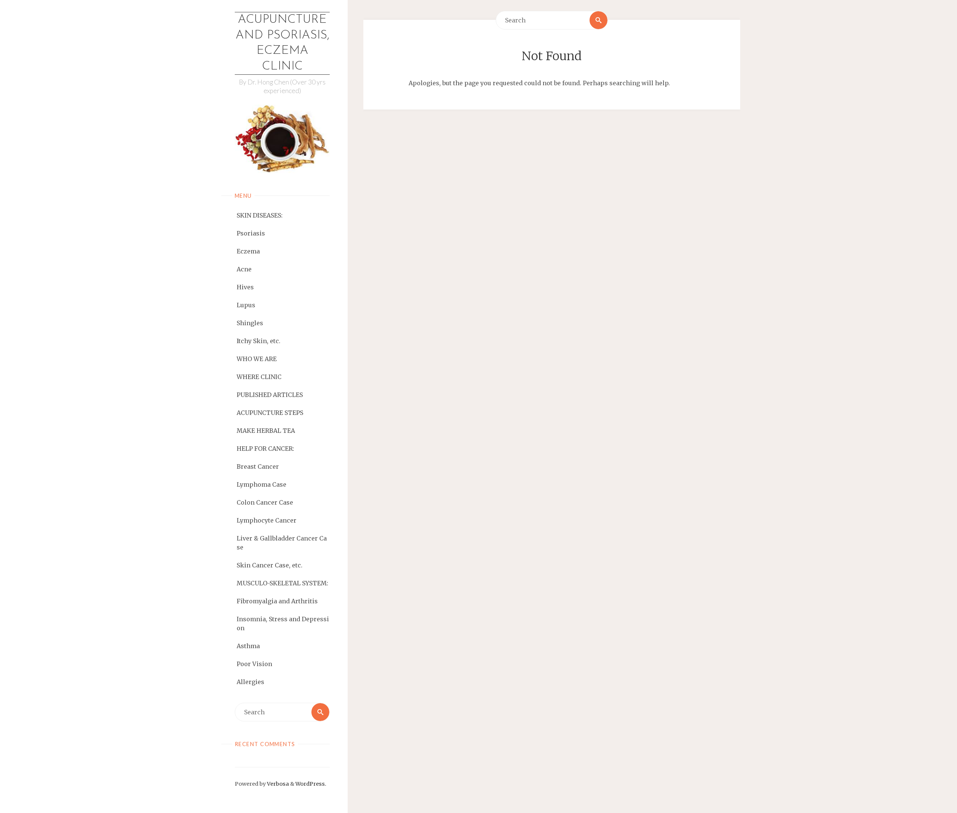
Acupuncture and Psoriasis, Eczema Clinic (282, 43)
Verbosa (277, 783)
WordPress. (310, 783)
